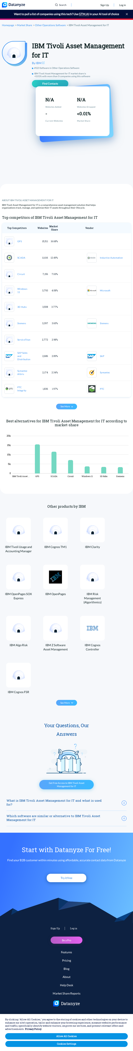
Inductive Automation (111, 257)
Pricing (66, 960)
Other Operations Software (50, 25)
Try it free (66, 878)
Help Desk (66, 985)
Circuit (21, 274)
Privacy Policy (33, 1029)
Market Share (24, 25)
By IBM (37, 63)
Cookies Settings (66, 1043)
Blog (66, 968)
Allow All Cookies (66, 1036)
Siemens (21, 323)
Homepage (8, 25)
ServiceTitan (23, 339)
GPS (19, 241)
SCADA (21, 257)
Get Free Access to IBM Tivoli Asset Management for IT (66, 785)
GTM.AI (84, 14)
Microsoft (105, 290)
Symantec (105, 372)
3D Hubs (22, 306)
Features (66, 952)
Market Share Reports (66, 993)
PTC (102, 388)
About (67, 977)
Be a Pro (66, 940)
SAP (102, 356)
